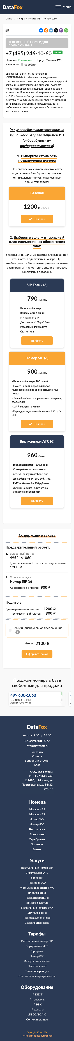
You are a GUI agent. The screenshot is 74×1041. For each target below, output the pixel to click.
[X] (56, 30)
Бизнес (37, 849)
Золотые (37, 844)
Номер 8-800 (37, 882)
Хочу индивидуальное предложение (38, 628)
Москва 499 (37, 814)
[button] (63, 698)
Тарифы (37, 934)
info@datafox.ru (37, 746)
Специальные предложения (37, 976)
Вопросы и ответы (37, 760)
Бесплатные (37, 829)
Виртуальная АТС (37, 872)
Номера (37, 802)
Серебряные (37, 839)
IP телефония (37, 892)
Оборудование (37, 987)
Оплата (37, 756)
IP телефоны (37, 999)
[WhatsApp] (66, 30)
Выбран (39, 219)
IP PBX (37, 1004)
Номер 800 (37, 824)
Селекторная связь (37, 922)
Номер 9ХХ (37, 819)
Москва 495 (37, 809)
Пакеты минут (37, 966)
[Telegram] (51, 30)
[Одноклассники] (46, 30)
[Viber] (61, 30)
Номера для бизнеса (37, 917)
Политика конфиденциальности (37, 1036)
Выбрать (37, 340)
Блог (37, 765)
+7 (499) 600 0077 (37, 741)
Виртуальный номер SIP (37, 867)
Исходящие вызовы (37, 961)
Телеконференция (37, 897)
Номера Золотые (37, 902)
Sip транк (37, 877)
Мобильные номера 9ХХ (37, 907)
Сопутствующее (37, 1019)
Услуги (37, 860)
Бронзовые (37, 834)
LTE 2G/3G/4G (37, 1014)
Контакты (37, 752)
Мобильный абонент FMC (37, 887)
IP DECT (37, 994)
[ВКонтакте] (41, 30)
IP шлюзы (37, 1009)
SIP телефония (37, 912)
